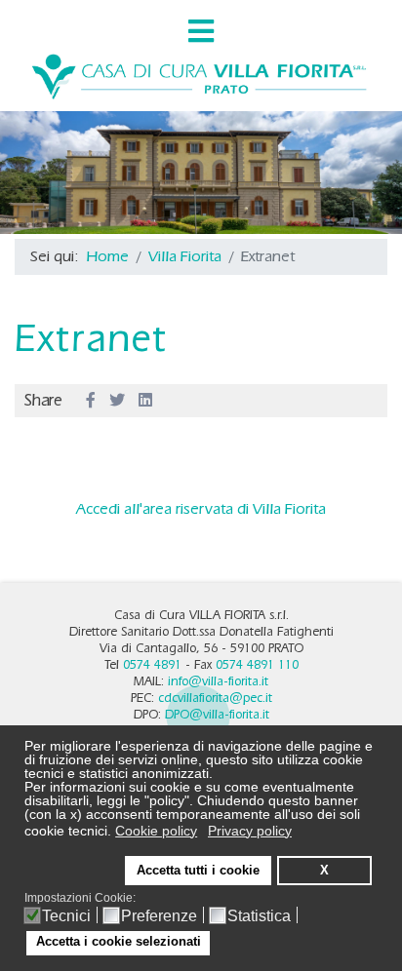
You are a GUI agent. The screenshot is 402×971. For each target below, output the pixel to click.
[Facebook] (91, 400)
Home (108, 256)
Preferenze (159, 916)
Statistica (259, 916)
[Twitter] (117, 400)
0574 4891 (152, 664)
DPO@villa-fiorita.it (217, 714)
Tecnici (66, 916)
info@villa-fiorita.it (218, 681)
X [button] (324, 870)
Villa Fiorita (184, 256)
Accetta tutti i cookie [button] (198, 870)
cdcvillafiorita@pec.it (215, 697)
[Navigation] (201, 32)
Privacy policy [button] (250, 830)
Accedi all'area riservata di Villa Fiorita (201, 508)
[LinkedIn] (145, 400)
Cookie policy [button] (156, 830)
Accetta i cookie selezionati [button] (118, 942)
